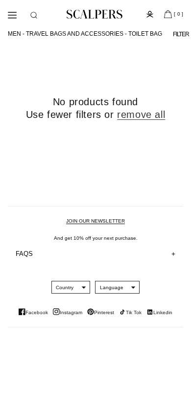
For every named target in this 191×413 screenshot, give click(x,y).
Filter (181, 34)
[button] (33, 15)
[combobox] (64, 287)
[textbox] (64, 287)
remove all (141, 114)
